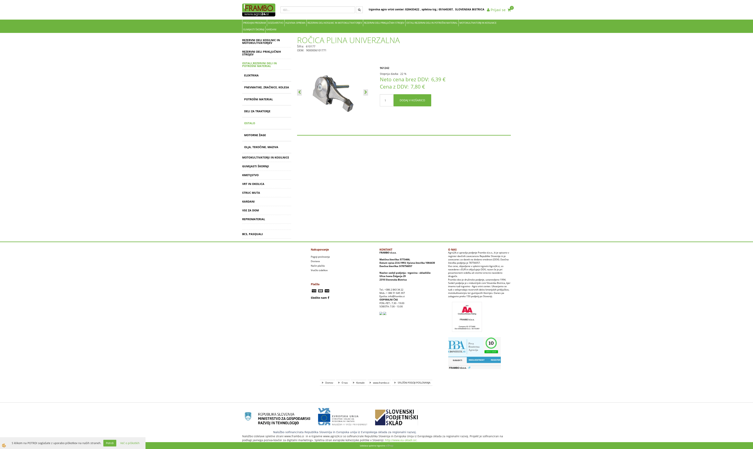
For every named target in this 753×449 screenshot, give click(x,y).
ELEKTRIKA (251, 75)
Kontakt (360, 382)
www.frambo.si (381, 382)
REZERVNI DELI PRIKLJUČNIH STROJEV (384, 22)
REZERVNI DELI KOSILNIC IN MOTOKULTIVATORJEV (334, 22)
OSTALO (249, 123)
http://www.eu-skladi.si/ (400, 440)
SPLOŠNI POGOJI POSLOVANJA (414, 382)
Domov (329, 382)
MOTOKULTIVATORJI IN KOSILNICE (478, 22)
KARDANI (271, 29)
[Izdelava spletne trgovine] (389, 445)
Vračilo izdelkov (319, 270)
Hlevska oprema (295, 22)
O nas (345, 382)
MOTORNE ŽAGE (255, 135)
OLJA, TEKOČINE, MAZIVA (261, 147)
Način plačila (318, 265)
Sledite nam (319, 298)
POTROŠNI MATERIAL (258, 99)
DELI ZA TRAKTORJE (257, 111)
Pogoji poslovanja (320, 256)
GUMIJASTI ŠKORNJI (253, 29)
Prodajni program (254, 22)
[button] (365, 92)
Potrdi (110, 443)
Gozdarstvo (275, 22)
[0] (509, 10)
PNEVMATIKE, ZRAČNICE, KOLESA (266, 87)
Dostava (315, 261)
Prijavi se (498, 9)
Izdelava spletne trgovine (372, 445)
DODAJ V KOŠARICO (412, 100)
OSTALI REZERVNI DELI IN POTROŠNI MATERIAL (431, 22)
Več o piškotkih (130, 443)
